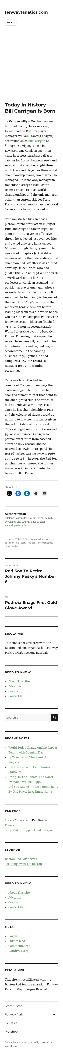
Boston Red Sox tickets (21, 859)
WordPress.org (18, 950)
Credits (13, 691)
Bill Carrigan (36, 141)
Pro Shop (11, 1031)
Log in (12, 936)
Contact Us (15, 696)
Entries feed (16, 941)
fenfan (8, 539)
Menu (11, 22)
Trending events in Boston (23, 864)
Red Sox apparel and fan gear (33, 830)
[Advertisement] (31, 68)
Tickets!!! (11, 1023)
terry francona (44, 542)
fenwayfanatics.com (26, 12)
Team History (14, 1006)
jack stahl (21, 542)
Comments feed (19, 946)
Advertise (15, 686)
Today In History (39, 539)
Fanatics (11, 825)
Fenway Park (14, 1014)
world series (11, 546)
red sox (31, 542)
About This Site (19, 681)
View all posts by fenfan (18, 525)
